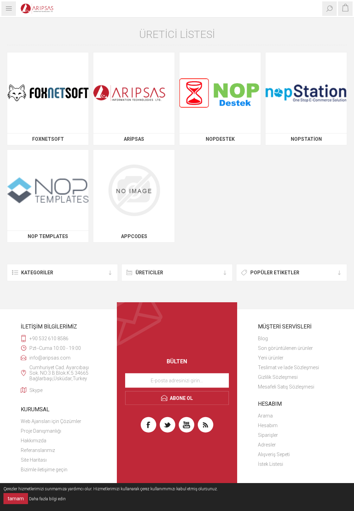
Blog (263, 338)
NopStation (306, 139)
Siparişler (268, 435)
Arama (265, 416)
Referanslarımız (38, 450)
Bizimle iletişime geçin (44, 469)
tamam (16, 498)
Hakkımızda (33, 440)
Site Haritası (34, 460)
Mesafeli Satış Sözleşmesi (286, 387)
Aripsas (134, 139)
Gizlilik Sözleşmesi (278, 377)
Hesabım (268, 425)
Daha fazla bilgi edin (47, 499)
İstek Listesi (270, 464)
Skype (36, 390)
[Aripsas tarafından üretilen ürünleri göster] (134, 93)
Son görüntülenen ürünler (285, 348)
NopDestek (220, 139)
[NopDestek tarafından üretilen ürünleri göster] (220, 93)
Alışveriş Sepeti (274, 454)
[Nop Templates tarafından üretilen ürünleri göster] (47, 190)
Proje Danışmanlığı (41, 431)
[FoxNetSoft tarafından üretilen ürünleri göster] (47, 93)
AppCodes (134, 236)
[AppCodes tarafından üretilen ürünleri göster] (134, 190)
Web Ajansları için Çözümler (51, 421)
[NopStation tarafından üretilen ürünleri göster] (306, 93)
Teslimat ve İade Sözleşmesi (288, 367)
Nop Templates (48, 236)
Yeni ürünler (270, 358)
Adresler (267, 445)
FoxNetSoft (48, 139)
